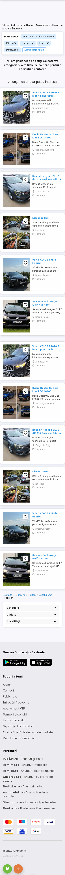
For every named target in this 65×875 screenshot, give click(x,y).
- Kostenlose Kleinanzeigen (29, 808)
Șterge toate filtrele (34, 50)
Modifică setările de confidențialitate (28, 732)
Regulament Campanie (18, 738)
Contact (8, 690)
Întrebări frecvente (16, 702)
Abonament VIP (14, 708)
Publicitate (10, 696)
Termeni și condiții (15, 714)
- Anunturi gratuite (23, 759)
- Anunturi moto (22, 786)
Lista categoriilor (14, 720)
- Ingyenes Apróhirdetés (29, 802)
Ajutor (7, 684)
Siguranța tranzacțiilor (18, 726)
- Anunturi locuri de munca (29, 771)
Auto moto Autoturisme (37, 36)
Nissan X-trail (40, 217)
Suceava (26, 43)
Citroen (10, 43)
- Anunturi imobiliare (25, 765)
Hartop (42, 43)
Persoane (11, 50)
